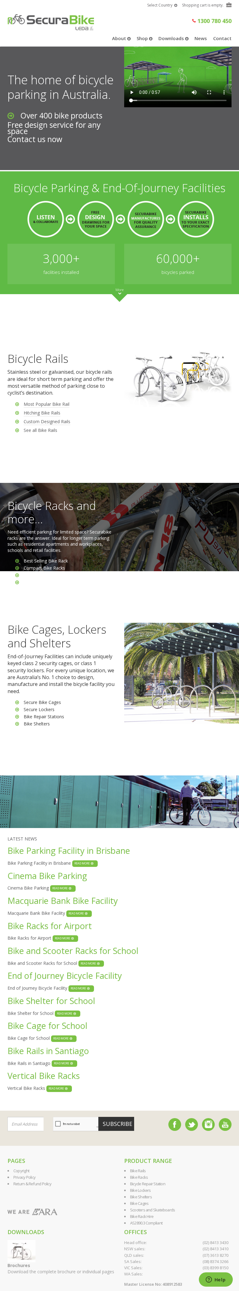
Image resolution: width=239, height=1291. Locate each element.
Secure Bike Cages (42, 702)
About (119, 38)
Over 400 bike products (61, 115)
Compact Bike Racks (44, 568)
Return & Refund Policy (32, 1184)
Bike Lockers (140, 1190)
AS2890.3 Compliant (146, 1223)
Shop (143, 38)
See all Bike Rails (40, 430)
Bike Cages (139, 1203)
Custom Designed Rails (47, 421)
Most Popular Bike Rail (46, 404)
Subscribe (117, 1123)
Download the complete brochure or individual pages (60, 1268)
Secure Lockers (39, 709)
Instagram (208, 1124)
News (200, 38)
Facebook (174, 1124)
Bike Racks (34, 575)
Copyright (21, 1170)
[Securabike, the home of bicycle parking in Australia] (50, 19)
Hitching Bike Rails (42, 413)
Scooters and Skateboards (152, 1210)
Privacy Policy (24, 1177)
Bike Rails (138, 1170)
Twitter (191, 1124)
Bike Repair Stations (44, 717)
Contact (222, 38)
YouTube (225, 1124)
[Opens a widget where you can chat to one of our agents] (216, 1280)
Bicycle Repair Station (147, 1184)
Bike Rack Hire (141, 1216)
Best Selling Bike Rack (46, 561)
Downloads (171, 38)
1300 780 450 (214, 21)
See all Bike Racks (42, 582)
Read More (82, 863)
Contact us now (34, 139)
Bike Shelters (37, 724)
